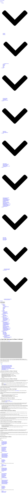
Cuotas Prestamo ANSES (6, 205)
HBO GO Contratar (5, 165)
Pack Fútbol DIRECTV (4, 442)
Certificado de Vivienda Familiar (6, 329)
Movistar (4, 64)
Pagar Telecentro (3, 460)
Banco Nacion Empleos (6, 269)
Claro (3, 66)
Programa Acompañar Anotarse (6, 199)
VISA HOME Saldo (5, 198)
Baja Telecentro (4, 99)
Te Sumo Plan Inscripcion (6, 200)
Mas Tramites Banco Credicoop (5, 369)
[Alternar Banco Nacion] (6, 334)
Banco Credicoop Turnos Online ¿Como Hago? (7, 366)
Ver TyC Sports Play (4, 470)
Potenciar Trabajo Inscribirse (6, 197)
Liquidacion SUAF (5, 206)
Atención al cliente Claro (4, 481)
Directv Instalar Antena (5, 132)
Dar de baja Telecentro (4, 473)
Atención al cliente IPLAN (4, 454)
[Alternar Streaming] (4, 316)
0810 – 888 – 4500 (8, 400)
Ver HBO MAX (5, 166)
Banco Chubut (4, 237)
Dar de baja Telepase (4, 475)
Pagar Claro (3, 461)
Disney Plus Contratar (5, 318)
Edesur (4, 67)
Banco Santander (5, 239)
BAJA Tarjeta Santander (4, 451)
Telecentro (4, 33)
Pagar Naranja (3, 488)
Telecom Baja (3, 476)
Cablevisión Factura (6, 63)
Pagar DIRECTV (3, 487)
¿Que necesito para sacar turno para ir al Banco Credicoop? (8, 368)
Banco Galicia (4, 332)
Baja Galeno (4, 201)
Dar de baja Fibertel (4, 449)
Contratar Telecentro (5, 312)
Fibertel (4, 305)
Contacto (3, 464)
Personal (4, 65)
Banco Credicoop (5, 238)
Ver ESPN (3, 444)
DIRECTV (4, 307)
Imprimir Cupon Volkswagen (6, 202)
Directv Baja (4, 131)
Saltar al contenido (2, 0)
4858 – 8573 (11, 401)
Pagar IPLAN (3, 459)
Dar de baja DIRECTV (4, 447)
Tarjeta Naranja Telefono (4, 456)
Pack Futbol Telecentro (5, 313)
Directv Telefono (5, 315)
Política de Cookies (4, 465)
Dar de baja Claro (3, 474)
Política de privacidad (4, 491)
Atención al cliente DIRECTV (5, 482)
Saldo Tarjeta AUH (5, 203)
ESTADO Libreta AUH (5, 204)
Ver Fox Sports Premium (4, 443)
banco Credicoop (17, 390)
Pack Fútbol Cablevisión (4, 468)
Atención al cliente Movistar (5, 455)
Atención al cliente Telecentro (5, 453)
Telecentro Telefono (5, 98)
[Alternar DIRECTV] (4, 314)
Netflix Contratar (5, 163)
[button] (15, 18)
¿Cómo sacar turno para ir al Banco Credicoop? (7, 365)
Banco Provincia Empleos (7, 299)
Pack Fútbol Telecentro (4, 441)
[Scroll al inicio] (0, 439)
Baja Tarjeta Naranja (4, 450)
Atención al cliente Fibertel (4, 457)
